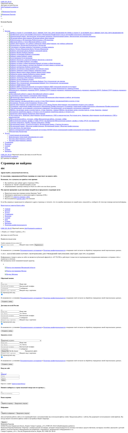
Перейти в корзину (7, 403)
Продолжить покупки (21, 403)
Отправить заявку (7, 301)
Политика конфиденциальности (16, 225)
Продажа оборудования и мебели (20, 139)
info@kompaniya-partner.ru (9, 7)
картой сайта (21, 198)
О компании (9, 142)
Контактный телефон (27, 286)
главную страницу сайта (21, 197)
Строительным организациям (19, 135)
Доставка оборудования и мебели (20, 140)
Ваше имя (23, 284)
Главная (7, 209)
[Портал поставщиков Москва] (15, 271)
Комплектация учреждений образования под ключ (26, 137)
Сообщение (24, 288)
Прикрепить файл (31, 351)
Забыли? (4, 374)
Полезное (8, 144)
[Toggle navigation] (1, 18)
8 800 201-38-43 (6, 1)
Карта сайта (20, 205)
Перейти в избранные (8, 413)
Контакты (8, 151)
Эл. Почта (23, 313)
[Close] (1, 26)
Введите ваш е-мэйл (27, 245)
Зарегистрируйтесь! (18, 384)
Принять (4, 422)
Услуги (7, 133)
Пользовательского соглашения (31, 250)
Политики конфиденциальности (54, 250)
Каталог (7, 31)
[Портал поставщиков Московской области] (20, 267)
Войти (3, 380)
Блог (6, 147)
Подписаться (39, 245)
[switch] (1, 247)
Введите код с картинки (28, 290)
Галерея (7, 146)
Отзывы (7, 149)
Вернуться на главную (8, 205)
